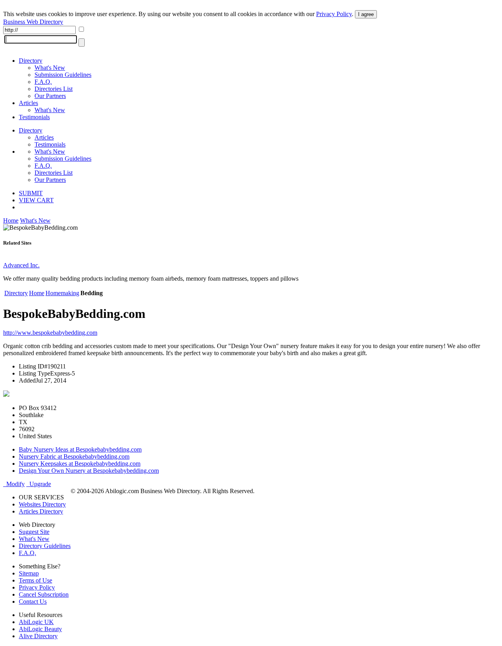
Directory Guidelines (45, 546)
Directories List (54, 88)
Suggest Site (34, 531)
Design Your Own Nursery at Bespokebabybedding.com (89, 470)
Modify (14, 484)
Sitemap (29, 573)
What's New (50, 67)
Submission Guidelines (63, 74)
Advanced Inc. (21, 265)
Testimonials (34, 117)
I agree (366, 14)
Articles (28, 103)
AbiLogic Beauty (40, 629)
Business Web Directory (33, 21)
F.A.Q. (43, 81)
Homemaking (62, 293)
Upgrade (38, 484)
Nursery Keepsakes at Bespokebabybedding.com (79, 463)
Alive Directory (38, 636)
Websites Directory (42, 504)
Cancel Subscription (44, 594)
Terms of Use (35, 580)
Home (10, 220)
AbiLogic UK (36, 622)
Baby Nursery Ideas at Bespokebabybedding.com (80, 449)
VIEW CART (36, 200)
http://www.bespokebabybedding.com (50, 332)
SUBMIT (31, 193)
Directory (30, 60)
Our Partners (50, 96)
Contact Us (33, 601)
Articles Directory (41, 511)
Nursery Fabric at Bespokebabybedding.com (74, 456)
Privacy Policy (334, 14)
